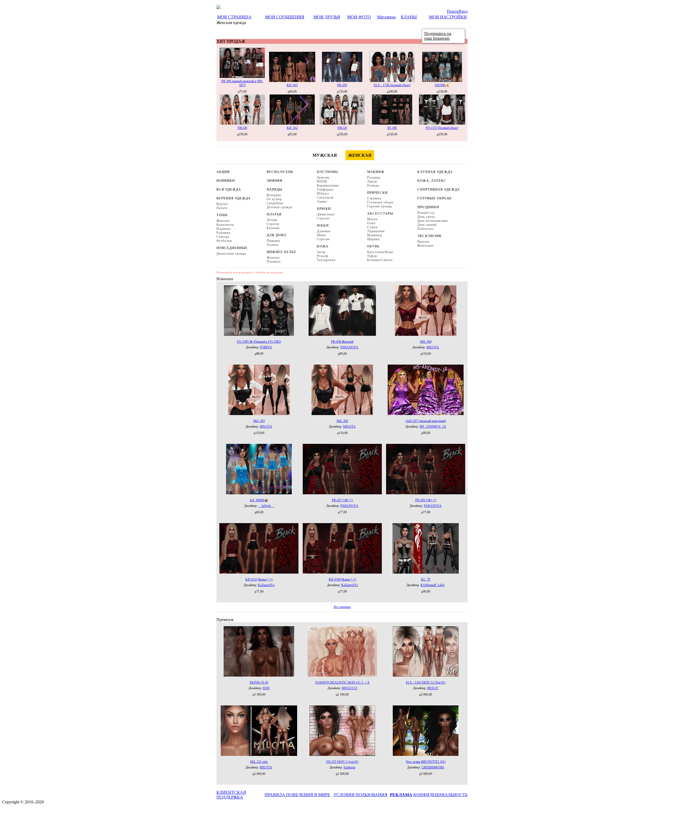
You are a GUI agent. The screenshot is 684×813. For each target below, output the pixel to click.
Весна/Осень (280, 172)
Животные (425, 245)
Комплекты (225, 225)
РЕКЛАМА (401, 794)
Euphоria (349, 767)
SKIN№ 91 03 (259, 682)
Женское (273, 257)
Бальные (273, 228)
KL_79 (425, 579)
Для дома (276, 235)
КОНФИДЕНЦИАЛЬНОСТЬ (440, 794)
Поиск (452, 11)
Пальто (222, 208)
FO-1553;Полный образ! (442, 128)
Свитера (222, 237)
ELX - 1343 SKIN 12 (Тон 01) (425, 682)
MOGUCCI (349, 688)
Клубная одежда (435, 172)
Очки (371, 223)
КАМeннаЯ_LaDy (433, 585)
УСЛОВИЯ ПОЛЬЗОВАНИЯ (360, 794)
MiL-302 (342, 421)
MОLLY (432, 688)
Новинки (225, 181)
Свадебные (275, 203)
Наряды (274, 189)
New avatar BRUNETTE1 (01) (425, 762)
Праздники (428, 207)
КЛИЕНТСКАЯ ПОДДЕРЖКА (231, 794)
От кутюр (274, 199)
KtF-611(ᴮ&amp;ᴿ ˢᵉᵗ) (259, 579)
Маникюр (374, 235)
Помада (373, 185)
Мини (321, 235)
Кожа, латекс (431, 181)
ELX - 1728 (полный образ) (392, 85)
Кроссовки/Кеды (380, 252)
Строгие (273, 224)
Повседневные (232, 248)
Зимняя (274, 181)
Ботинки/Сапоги (379, 260)
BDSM (322, 181)
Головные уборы (380, 202)
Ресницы (373, 177)
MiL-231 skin (259, 762)
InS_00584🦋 (259, 500)
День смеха (426, 217)
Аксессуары (380, 213)
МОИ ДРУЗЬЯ (326, 17)
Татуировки (326, 260)
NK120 (342, 128)
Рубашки (223, 233)
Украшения (376, 231)
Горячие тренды (379, 206)
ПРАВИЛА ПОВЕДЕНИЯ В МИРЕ (297, 794)
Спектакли (325, 197)
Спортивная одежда (438, 189)
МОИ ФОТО (359, 17)
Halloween (425, 229)
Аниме (322, 201)
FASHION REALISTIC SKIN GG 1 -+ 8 (342, 682)
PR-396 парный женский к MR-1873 (242, 83)
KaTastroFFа (266, 585)
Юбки (323, 225)
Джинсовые (326, 214)
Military (323, 193)
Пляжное (274, 261)
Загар (321, 252)
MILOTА (432, 347)
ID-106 (392, 128)
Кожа (322, 246)
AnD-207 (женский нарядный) (426, 421)
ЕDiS (266, 688)
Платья (274, 214)
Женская (359, 155)
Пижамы (273, 241)
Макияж (375, 172)
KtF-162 (292, 128)
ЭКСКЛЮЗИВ (429, 236)
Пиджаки (223, 229)
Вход (463, 11)
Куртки (222, 204)
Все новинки (342, 607)
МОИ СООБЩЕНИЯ (284, 17)
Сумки (372, 227)
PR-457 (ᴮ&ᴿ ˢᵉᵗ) (342, 500)
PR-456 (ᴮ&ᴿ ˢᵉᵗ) (425, 500)
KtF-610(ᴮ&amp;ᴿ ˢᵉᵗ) (342, 579)
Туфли (372, 256)
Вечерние (274, 195)
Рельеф (322, 256)
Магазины (386, 17)
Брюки (324, 209)
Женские (223, 221)
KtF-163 (292, 85)
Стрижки (374, 198)
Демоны (323, 177)
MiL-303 (259, 421)
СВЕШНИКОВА (432, 767)
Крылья (423, 241)
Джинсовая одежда (231, 253)
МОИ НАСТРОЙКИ (448, 17)
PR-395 (342, 85)
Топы (222, 215)
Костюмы (327, 172)
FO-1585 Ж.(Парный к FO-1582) (259, 342)
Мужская (325, 155)
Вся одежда (228, 189)
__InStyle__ (266, 506)
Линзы (372, 181)
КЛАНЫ (409, 17)
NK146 (242, 128)
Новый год (425, 213)
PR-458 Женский (342, 342)
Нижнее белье (281, 252)
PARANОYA (349, 347)
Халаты (272, 245)
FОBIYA (266, 347)
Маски (372, 219)
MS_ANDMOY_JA (432, 426)
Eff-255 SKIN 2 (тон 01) (342, 762)
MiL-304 (426, 342)
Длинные (324, 231)
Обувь (373, 246)
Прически (377, 193)
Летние (272, 220)
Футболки (224, 241)
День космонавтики (432, 221)
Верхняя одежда (233, 198)
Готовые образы (434, 198)
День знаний (427, 225)
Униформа (325, 189)
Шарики (373, 239)
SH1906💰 (442, 85)
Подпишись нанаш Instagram (437, 36)
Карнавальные (328, 185)
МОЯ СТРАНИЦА (234, 17)
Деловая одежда (279, 207)
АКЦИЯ (223, 172)
